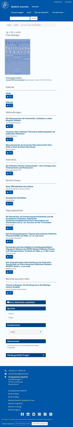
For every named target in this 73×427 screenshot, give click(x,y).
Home (9, 25)
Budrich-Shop (13, 394)
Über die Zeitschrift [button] (41, 12)
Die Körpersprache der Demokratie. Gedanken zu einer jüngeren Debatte (29, 119)
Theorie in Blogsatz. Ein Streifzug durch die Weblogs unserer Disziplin (28, 286)
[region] (36, 421)
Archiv (29, 12)
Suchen (33, 18)
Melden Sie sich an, (13, 345)
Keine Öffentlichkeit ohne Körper (19, 186)
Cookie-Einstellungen (8, 423)
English (11, 317)
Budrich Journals (19, 6)
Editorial (9, 102)
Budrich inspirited (15, 403)
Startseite (35, 7)
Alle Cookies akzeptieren (40, 423)
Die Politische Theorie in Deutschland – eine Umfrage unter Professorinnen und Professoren (31, 167)
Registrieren (58, 2)
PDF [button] (10, 96)
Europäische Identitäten (16, 198)
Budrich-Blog (13, 397)
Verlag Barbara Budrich (17, 390)
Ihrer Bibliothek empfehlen (22, 302)
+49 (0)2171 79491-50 (16, 370)
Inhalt (8, 93)
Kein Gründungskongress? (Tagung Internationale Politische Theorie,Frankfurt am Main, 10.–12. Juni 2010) (31, 235)
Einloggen (68, 2)
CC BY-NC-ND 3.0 (45, 80)
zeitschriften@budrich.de (18, 374)
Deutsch (11, 314)
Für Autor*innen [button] (58, 12)
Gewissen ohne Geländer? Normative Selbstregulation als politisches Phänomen (30, 133)
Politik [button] (12, 332)
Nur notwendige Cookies (23, 423)
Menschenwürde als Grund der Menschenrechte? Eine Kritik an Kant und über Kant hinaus (29, 146)
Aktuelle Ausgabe (17, 12)
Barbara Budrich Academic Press (21, 400)
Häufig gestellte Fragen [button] (18, 355)
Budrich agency (14, 410)
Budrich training (14, 406)
